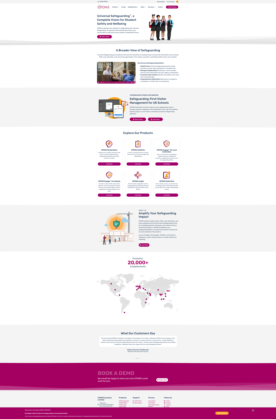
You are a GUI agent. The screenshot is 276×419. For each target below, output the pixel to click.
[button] (177, 2)
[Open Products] (118, 7)
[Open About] (145, 7)
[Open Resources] (155, 7)
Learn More (109, 164)
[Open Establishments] (137, 7)
